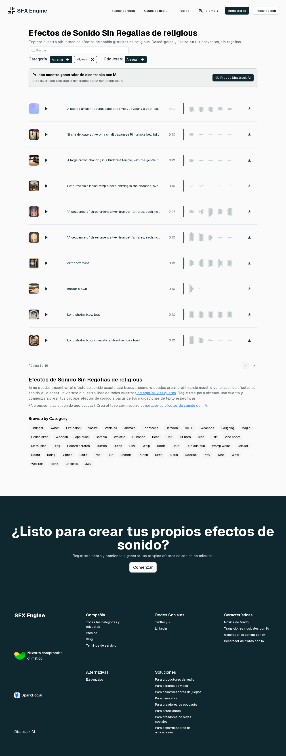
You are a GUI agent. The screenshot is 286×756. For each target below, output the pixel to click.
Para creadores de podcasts (176, 704)
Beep (156, 437)
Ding (57, 446)
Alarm (174, 455)
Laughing (228, 428)
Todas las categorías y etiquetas (103, 624)
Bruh (176, 446)
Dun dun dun (196, 446)
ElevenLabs (94, 679)
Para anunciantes (168, 711)
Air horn (185, 437)
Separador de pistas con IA (244, 641)
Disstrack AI (24, 732)
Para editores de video (171, 686)
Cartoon (172, 428)
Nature (93, 428)
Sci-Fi (189, 428)
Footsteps (150, 428)
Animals (130, 428)
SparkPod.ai (32, 695)
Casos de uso (154, 11)
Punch (143, 455)
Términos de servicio (101, 645)
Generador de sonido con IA (244, 635)
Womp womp (221, 446)
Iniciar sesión (266, 11)
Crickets (71, 464)
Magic (246, 428)
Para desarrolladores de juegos (178, 692)
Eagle (84, 455)
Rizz (132, 446)
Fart (215, 437)
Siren (158, 455)
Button (102, 446)
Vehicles (111, 428)
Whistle (119, 437)
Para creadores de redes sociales (173, 719)
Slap (201, 437)
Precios (183, 11)
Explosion (73, 428)
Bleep (118, 446)
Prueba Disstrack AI (235, 77)
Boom (161, 446)
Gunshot (138, 437)
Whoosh (62, 437)
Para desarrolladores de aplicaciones (173, 730)
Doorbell (191, 455)
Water (54, 428)
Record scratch (78, 446)
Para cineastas (166, 698)
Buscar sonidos (123, 11)
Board (35, 455)
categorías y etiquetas (156, 393)
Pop (98, 455)
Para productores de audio (174, 679)
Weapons (207, 428)
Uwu (88, 464)
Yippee (67, 455)
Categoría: (38, 59)
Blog (89, 639)
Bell (169, 437)
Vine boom (232, 437)
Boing (51, 455)
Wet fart (37, 464)
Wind (221, 455)
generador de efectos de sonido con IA (174, 405)
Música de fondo (236, 622)
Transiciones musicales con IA (246, 628)
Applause (82, 437)
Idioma (210, 11)
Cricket (243, 446)
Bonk (54, 464)
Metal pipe (38, 446)
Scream (101, 437)
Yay (207, 455)
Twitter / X (162, 622)
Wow (235, 455)
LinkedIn (161, 628)
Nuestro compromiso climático (45, 655)
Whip (146, 446)
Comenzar (143, 567)
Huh (110, 455)
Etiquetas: (113, 59)
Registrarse (237, 11)
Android (126, 455)
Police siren (39, 437)
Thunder (37, 428)
